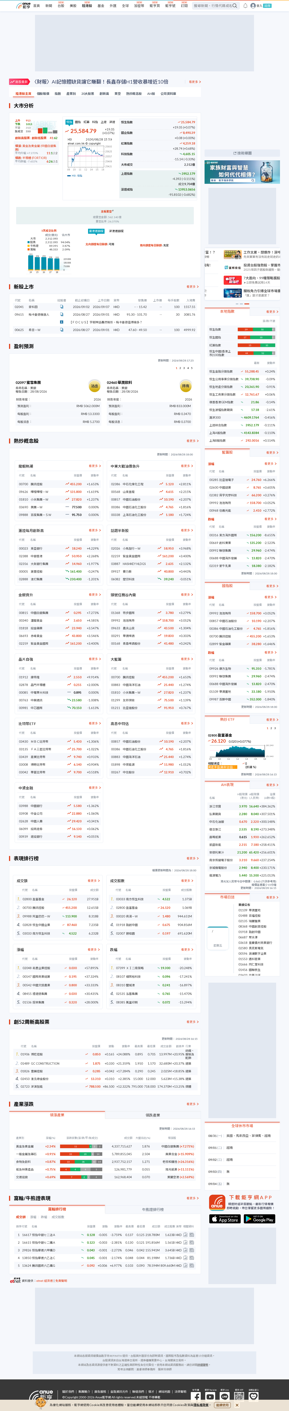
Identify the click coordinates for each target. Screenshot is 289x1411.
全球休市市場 (242, 1126)
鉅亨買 (155, 6)
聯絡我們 (138, 1391)
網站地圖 (164, 1391)
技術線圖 (244, 153)
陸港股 (87, 6)
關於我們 (68, 1391)
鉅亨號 (170, 6)
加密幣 (139, 6)
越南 (267, 1136)
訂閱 (184, 6)
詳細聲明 (202, 1365)
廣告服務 (100, 1391)
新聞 (48, 6)
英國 (229, 1136)
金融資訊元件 (119, 1391)
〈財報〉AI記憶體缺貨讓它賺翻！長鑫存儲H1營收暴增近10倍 (100, 82)
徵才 (151, 1391)
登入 (259, 5)
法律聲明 (180, 1391)
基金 (101, 6)
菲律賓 (256, 1136)
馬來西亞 (242, 1136)
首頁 (36, 6)
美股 (73, 6)
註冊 (267, 5)
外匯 (113, 6)
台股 (61, 6)
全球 (125, 6)
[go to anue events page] (245, 5)
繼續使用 (222, 1405)
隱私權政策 (201, 1405)
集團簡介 (84, 1391)
